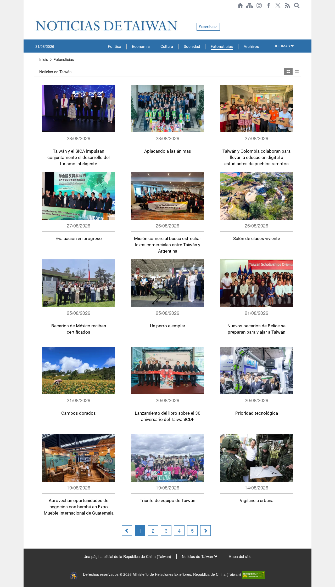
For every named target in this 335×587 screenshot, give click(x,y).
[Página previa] (127, 530)
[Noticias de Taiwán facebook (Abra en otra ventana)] (268, 5)
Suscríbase (208, 26)
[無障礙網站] (253, 574)
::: (35, 13)
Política (114, 46)
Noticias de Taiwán (55, 71)
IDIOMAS (283, 46)
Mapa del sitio (240, 556)
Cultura (166, 46)
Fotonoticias (222, 46)
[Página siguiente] (205, 530)
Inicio (43, 59)
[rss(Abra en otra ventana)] (287, 5)
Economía (141, 46)
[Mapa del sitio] (249, 5)
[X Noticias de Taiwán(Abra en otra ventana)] (278, 5)
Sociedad (192, 46)
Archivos (251, 46)
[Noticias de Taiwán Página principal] (240, 5)
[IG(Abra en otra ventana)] (259, 5)
